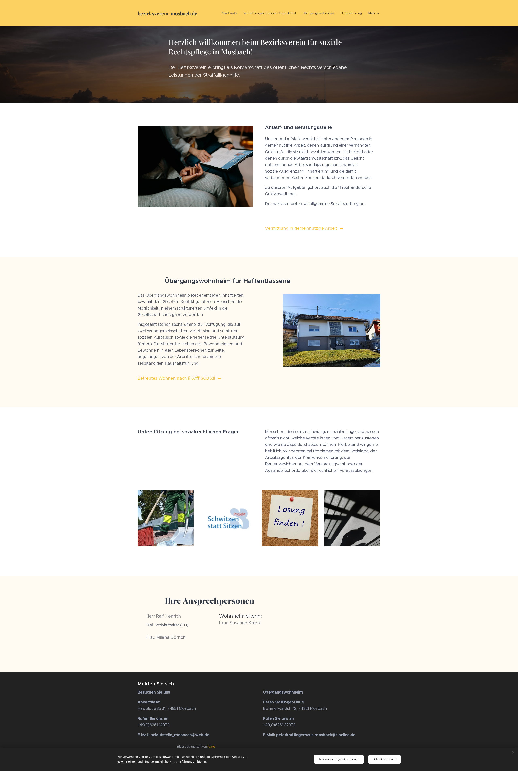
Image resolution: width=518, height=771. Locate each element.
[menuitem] (231, 13)
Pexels (211, 746)
